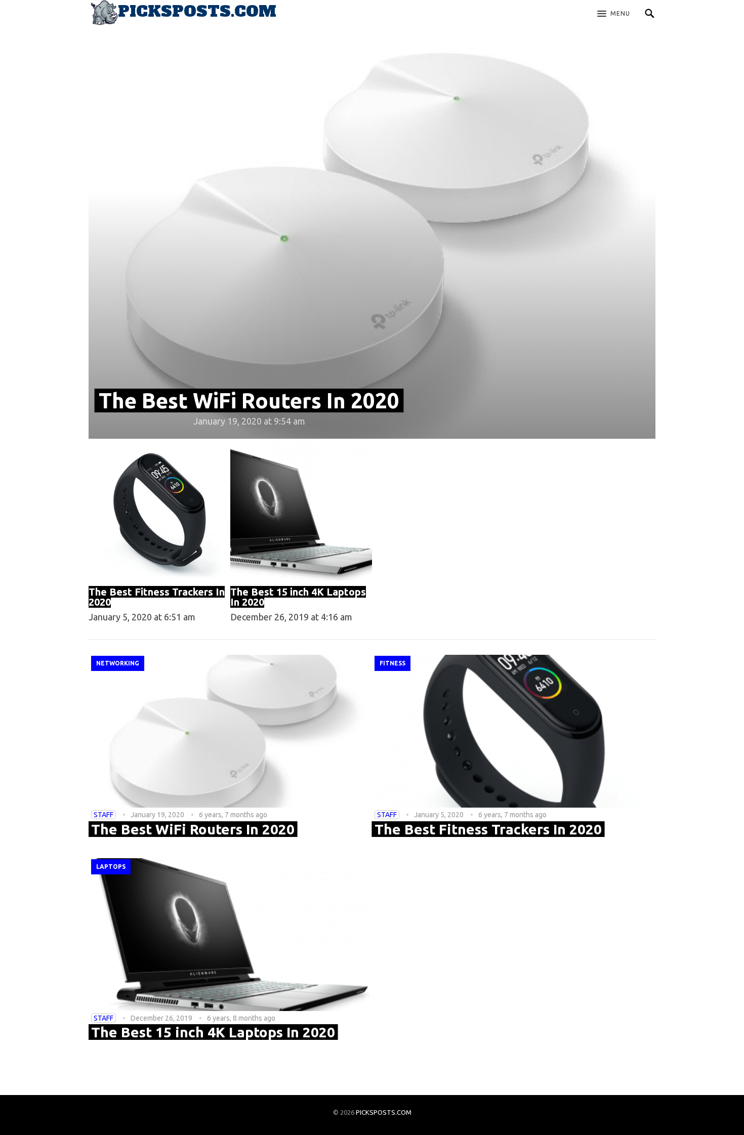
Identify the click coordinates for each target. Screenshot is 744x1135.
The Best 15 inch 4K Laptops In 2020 (298, 597)
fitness (392, 663)
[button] (613, 14)
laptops (111, 866)
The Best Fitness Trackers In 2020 (157, 597)
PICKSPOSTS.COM (383, 1112)
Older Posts (372, 1077)
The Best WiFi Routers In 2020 (249, 400)
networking (117, 663)
